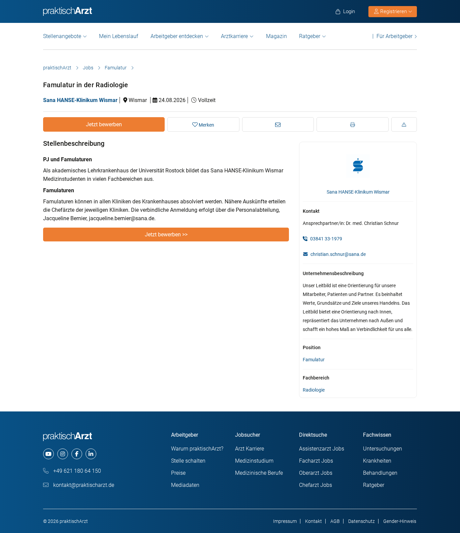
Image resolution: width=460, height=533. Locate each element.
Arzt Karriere (249, 448)
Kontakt (313, 521)
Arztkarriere (234, 36)
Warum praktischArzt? (197, 448)
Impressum (285, 521)
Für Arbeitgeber (394, 36)
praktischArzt (57, 67)
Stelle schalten (188, 461)
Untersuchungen (382, 448)
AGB (335, 521)
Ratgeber (309, 36)
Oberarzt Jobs (315, 473)
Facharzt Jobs (316, 461)
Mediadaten (185, 485)
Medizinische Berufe (259, 473)
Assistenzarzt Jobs (321, 448)
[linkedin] (91, 453)
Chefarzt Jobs (315, 485)
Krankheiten (377, 461)
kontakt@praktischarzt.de (83, 485)
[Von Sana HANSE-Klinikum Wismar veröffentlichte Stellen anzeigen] (358, 165)
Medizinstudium (254, 461)
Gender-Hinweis (399, 521)
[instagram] (62, 453)
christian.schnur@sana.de (338, 254)
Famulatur (116, 67)
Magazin (276, 36)
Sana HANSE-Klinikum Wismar (80, 100)
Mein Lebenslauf (118, 36)
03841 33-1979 (325, 238)
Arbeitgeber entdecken (177, 36)
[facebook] (76, 453)
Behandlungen (380, 473)
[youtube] (48, 453)
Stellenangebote (62, 36)
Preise (178, 473)
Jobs (88, 67)
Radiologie (314, 390)
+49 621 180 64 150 (76, 471)
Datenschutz (361, 521)
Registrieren (393, 11)
